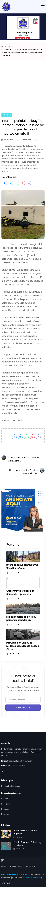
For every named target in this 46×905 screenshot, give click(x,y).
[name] (6, 7)
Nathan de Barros (33, 877)
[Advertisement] (23, 89)
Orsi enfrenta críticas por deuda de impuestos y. (20, 592)
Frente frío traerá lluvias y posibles (27, 844)
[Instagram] (6, 771)
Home (4, 46)
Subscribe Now (23, 707)
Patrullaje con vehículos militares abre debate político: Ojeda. (22, 646)
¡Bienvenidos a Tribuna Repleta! (25, 832)
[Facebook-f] (2, 771)
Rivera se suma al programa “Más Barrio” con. (22, 566)
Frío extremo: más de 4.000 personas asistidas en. (21, 618)
